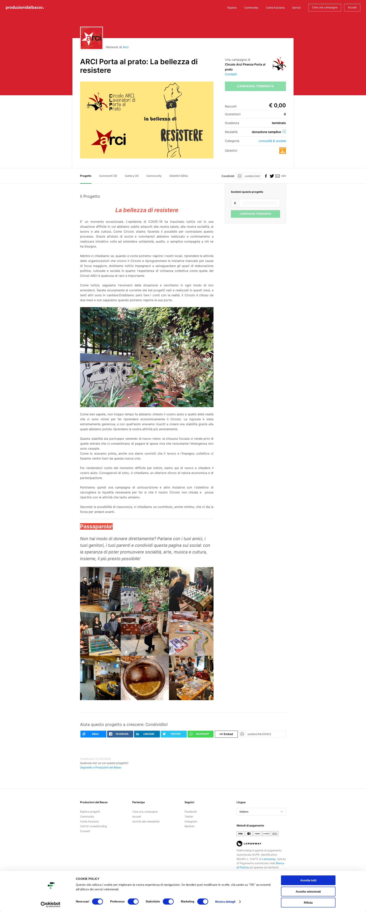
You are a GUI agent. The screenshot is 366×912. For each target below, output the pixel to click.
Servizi (296, 7)
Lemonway (269, 859)
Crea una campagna (324, 7)
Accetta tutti (308, 880)
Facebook (191, 811)
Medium (189, 826)
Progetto (86, 175)
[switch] (133, 901)
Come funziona (275, 7)
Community (251, 7)
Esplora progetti (90, 811)
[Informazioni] (284, 131)
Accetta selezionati (308, 891)
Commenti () (108, 175)
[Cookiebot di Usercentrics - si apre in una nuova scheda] (50, 904)
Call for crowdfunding (93, 826)
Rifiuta (308, 902)
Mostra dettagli (225, 901)
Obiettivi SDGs (178, 175)
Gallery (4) (132, 175)
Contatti (231, 74)
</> (283, 176)
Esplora (232, 7)
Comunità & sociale (272, 141)
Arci (125, 47)
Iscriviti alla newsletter (146, 821)
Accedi (352, 7)
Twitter (189, 816)
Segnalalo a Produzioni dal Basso (100, 767)
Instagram (191, 821)
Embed (226, 734)
